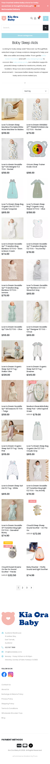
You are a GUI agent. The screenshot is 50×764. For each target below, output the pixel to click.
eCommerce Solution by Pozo (25, 756)
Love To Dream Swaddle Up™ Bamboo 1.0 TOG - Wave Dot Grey (37, 287)
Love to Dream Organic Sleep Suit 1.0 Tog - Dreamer (36, 369)
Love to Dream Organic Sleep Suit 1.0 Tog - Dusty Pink (12, 448)
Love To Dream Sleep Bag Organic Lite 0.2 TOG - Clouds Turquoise (12, 206)
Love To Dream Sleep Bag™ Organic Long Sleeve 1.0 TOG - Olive (36, 206)
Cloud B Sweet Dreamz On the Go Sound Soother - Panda (11, 569)
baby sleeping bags (34, 59)
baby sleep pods (20, 62)
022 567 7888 (10, 647)
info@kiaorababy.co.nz (13, 652)
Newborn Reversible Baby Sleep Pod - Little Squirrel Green (37, 408)
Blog (3, 718)
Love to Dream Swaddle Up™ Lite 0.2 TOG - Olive (12, 328)
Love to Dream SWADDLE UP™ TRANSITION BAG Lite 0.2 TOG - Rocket (37, 127)
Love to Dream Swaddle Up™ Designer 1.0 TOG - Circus (37, 329)
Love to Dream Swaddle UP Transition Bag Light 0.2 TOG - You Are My (37, 488)
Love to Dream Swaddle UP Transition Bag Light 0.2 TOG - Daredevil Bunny (12, 529)
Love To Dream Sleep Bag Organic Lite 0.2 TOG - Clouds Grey (37, 448)
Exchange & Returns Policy (12, 694)
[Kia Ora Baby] (25, 618)
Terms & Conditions (10, 708)
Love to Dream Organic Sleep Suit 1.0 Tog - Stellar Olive (11, 369)
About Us (5, 689)
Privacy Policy (7, 699)
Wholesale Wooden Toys (12, 713)
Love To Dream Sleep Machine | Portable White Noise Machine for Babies (12, 127)
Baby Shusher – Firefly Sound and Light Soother (37, 568)
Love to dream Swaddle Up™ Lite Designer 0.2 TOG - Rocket (12, 166)
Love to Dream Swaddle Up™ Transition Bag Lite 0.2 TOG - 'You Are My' (37, 246)
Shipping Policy (8, 703)
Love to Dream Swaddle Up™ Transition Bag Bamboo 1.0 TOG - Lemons (12, 289)
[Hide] (47, 6)
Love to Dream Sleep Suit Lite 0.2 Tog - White (12, 486)
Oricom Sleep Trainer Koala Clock (36, 165)
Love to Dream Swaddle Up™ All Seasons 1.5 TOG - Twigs (12, 408)
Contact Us (6, 684)
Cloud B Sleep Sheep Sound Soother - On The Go (37, 527)
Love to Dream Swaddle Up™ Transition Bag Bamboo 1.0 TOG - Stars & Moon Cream (12, 247)
